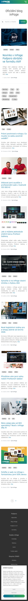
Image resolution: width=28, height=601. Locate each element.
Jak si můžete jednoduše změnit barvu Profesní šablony (12, 234)
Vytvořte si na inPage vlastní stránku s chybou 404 (13, 281)
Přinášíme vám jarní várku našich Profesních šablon (12, 377)
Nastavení (14, 592)
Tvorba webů (14, 551)
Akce (17, 93)
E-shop (14, 99)
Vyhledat (23, 22)
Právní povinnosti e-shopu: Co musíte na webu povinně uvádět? (14, 136)
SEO (11, 93)
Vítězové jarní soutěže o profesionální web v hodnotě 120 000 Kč (13, 185)
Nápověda (14, 517)
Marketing (6, 99)
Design (11, 49)
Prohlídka (14, 539)
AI (17, 89)
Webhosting (14, 564)
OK (14, 596)
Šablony (14, 543)
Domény (14, 560)
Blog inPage (14, 522)
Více (7, 74)
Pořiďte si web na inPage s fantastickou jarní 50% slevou (14, 473)
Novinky (5, 49)
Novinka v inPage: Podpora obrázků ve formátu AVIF (13, 58)
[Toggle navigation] (25, 2)
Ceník (14, 547)
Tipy (12, 89)
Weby (17, 49)
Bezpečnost (12, 96)
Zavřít (14, 589)
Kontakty (14, 530)
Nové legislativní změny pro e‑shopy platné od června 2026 (13, 329)
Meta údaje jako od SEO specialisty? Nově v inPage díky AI (12, 425)
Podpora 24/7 (14, 526)
